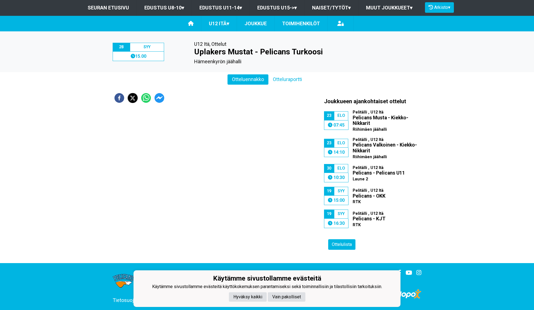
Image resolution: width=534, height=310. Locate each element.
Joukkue (255, 23)
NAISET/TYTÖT (331, 8)
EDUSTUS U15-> (277, 8)
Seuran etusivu (108, 8)
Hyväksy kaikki (247, 296)
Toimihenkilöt (301, 23)
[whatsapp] (146, 98)
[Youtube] (406, 273)
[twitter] (133, 98)
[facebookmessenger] (159, 98)
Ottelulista (342, 244)
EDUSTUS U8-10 (164, 8)
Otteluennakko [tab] (248, 79)
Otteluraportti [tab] (287, 79)
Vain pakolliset (286, 296)
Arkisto (442, 7)
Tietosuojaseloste (133, 300)
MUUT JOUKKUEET (389, 8)
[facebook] (119, 98)
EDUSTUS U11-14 (220, 8)
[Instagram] (416, 273)
